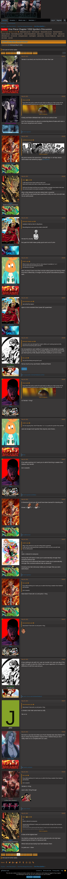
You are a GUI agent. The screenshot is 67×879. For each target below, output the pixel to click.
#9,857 (63, 701)
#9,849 (63, 379)
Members (31, 20)
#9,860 (63, 813)
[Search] (64, 20)
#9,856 (63, 659)
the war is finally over (50, 36)
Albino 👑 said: (26, 180)
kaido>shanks (48, 34)
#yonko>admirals (5, 34)
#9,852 (63, 499)
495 (25, 53)
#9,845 (63, 218)
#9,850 (63, 419)
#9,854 (63, 579)
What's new (21, 20)
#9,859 (63, 772)
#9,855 (63, 619)
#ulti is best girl (35, 32)
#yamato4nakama (57, 32)
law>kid (55, 34)
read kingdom (32, 36)
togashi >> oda (60, 36)
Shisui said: (25, 100)
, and (34, 375)
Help (62, 870)
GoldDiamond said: (27, 140)
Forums (4, 20)
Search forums (11, 23)
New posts (3, 23)
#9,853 (63, 539)
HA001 (10, 203)
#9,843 (63, 136)
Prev (3, 53)
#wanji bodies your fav (46, 32)
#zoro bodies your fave (17, 34)
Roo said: (25, 358)
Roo (10, 406)
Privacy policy (55, 870)
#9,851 (63, 459)
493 (18, 53)
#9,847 (63, 298)
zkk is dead (4, 38)
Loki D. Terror (10, 163)
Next (35, 53)
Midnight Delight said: (28, 221)
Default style (5, 870)
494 (22, 53)
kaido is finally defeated (30, 34)
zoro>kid (10, 38)
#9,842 (63, 96)
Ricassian (11, 245)
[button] (16, 20)
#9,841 (63, 56)
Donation (12, 20)
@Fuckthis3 (46, 159)
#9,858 (63, 732)
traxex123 (10, 83)
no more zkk (14, 36)
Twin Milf (10, 759)
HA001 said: (26, 261)
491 (12, 53)
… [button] (27, 53)
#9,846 (63, 258)
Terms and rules (47, 870)
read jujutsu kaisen (23, 36)
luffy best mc (61, 34)
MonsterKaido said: (28, 301)
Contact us (39, 870)
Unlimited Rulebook (10, 285)
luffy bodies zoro (5, 36)
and (30, 495)
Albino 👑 (10, 566)
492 (15, 53)
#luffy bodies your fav (25, 32)
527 (31, 53)
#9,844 (63, 176)
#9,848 (63, 338)
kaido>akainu (40, 34)
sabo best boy (40, 36)
